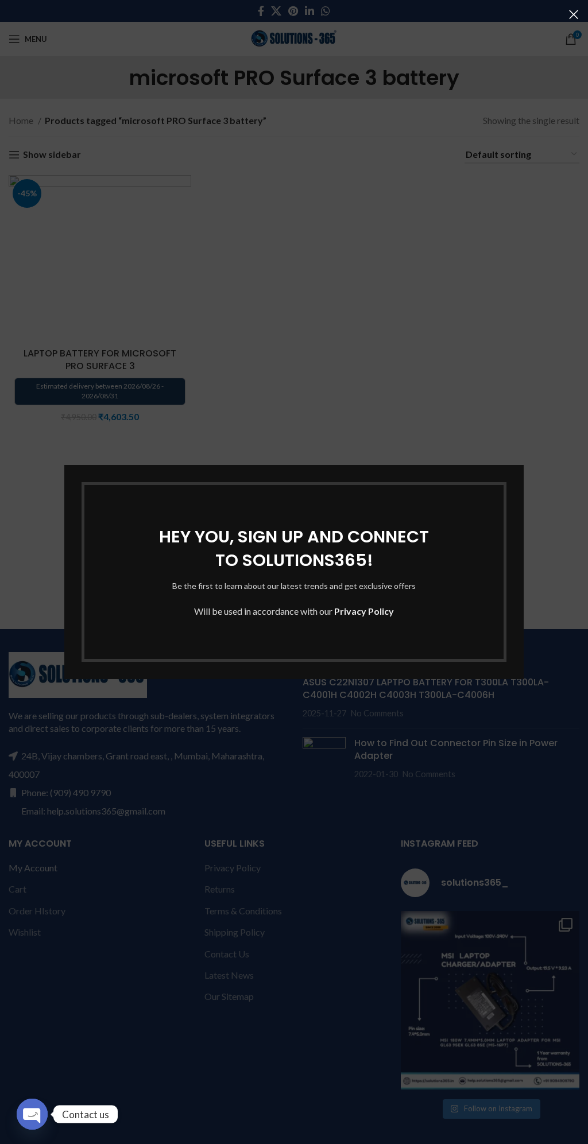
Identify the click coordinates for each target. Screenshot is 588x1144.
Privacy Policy (364, 611)
